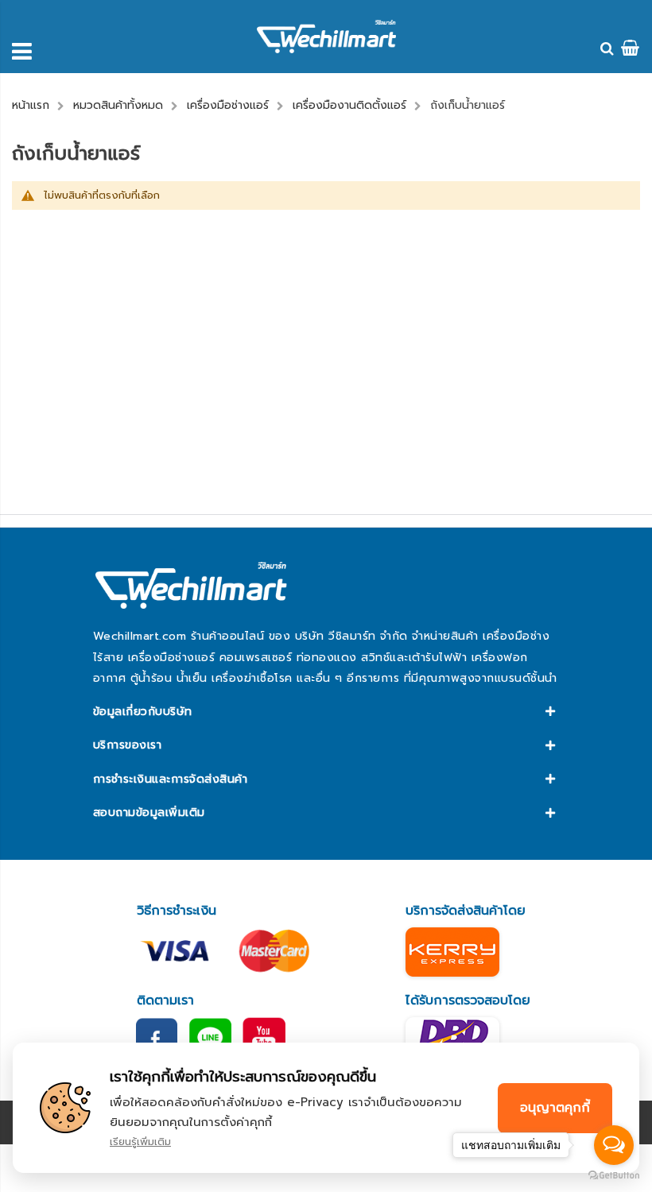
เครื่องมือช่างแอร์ (228, 105)
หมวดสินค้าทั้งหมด (118, 105)
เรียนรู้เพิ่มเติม (140, 1141)
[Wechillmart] (326, 36)
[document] (326, 1108)
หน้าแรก (30, 105)
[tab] (326, 712)
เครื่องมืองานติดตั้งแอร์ (349, 105)
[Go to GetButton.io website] (613, 1176)
